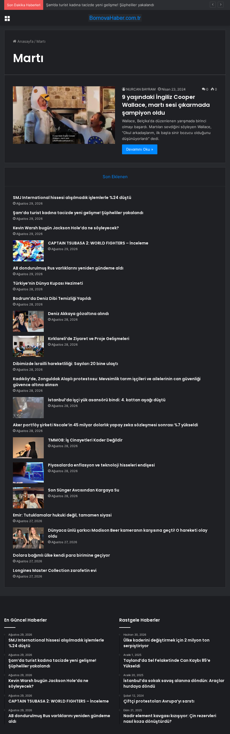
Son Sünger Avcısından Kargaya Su (83, 490)
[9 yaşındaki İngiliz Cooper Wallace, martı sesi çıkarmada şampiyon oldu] (64, 115)
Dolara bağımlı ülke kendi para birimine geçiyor (61, 555)
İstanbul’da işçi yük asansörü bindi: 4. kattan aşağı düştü (106, 400)
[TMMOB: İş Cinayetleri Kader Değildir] (28, 447)
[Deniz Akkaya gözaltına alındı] (28, 321)
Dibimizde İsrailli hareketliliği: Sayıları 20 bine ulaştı (65, 363)
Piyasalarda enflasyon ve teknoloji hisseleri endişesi (101, 465)
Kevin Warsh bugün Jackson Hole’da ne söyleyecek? (66, 228)
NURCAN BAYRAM (141, 89)
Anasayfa (24, 41)
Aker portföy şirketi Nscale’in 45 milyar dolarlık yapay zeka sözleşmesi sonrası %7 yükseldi (105, 425)
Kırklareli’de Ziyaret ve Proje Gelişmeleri (88, 338)
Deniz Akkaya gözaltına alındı (78, 313)
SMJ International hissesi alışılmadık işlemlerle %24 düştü (72, 197)
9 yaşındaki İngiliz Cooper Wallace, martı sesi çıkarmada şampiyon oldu (166, 105)
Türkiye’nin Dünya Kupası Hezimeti (48, 283)
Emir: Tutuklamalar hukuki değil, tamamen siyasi (62, 515)
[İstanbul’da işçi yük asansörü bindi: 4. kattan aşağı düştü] (28, 407)
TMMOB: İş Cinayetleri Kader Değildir (85, 440)
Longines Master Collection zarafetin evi (54, 570)
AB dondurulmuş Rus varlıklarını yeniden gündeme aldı (68, 268)
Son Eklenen (115, 176)
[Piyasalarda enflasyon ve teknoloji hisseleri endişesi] (28, 472)
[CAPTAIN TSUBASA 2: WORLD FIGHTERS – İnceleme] (28, 250)
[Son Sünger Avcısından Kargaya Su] (28, 497)
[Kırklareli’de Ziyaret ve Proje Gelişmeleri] (28, 346)
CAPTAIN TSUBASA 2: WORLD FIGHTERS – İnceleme (98, 243)
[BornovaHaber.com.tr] (115, 18)
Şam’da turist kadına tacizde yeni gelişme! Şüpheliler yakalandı (100, 5)
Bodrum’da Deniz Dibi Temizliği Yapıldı (52, 298)
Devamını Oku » (139, 149)
